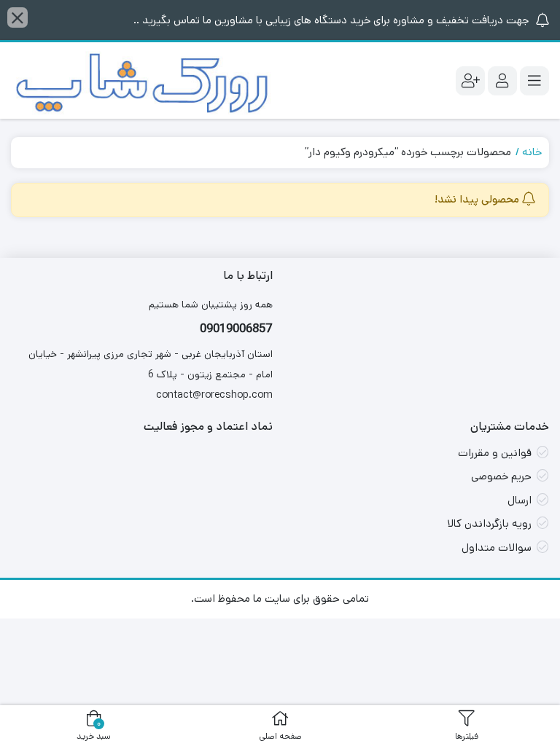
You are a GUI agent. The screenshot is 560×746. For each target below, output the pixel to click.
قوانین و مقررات (495, 452)
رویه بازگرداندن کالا (489, 523)
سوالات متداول (497, 547)
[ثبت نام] (470, 80)
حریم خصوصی (501, 476)
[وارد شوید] (502, 80)
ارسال (520, 500)
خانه (532, 152)
